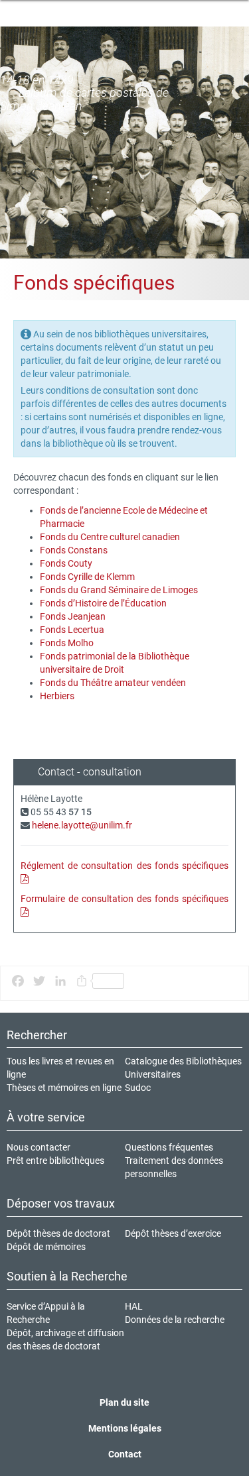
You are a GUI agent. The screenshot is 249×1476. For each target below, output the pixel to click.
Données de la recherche (174, 1319)
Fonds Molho (67, 643)
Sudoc (138, 1087)
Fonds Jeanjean (73, 616)
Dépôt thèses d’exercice (173, 1233)
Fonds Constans (74, 550)
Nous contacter (38, 1147)
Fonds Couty (66, 563)
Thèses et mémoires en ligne (64, 1087)
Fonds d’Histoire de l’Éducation (103, 603)
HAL (134, 1306)
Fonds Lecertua (72, 629)
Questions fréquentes (169, 1147)
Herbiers (57, 696)
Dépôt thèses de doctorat (58, 1233)
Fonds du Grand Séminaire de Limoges (119, 590)
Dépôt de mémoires (46, 1246)
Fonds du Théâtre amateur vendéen (113, 682)
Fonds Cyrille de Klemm (87, 576)
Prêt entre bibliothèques (55, 1160)
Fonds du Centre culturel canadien (110, 537)
